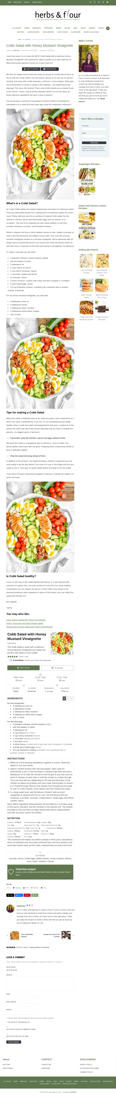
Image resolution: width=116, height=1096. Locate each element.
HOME (9, 2)
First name (85, 126)
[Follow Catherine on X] (29, 906)
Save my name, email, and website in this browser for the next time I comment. (31, 1018)
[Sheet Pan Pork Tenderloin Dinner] (86, 302)
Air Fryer (20, 32)
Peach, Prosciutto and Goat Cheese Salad (24, 623)
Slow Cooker (62, 32)
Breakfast (37, 28)
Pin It (27, 895)
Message (9, 975)
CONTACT (27, 2)
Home (19, 39)
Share (20, 895)
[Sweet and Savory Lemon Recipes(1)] (87, 214)
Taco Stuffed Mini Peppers (27, 935)
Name (8, 994)
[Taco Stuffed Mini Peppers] (14, 935)
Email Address (11, 1002)
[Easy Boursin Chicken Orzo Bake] (102, 255)
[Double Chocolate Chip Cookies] (66, 935)
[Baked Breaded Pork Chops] (102, 280)
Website (9, 1010)
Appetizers (48, 28)
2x (68, 698)
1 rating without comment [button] (38, 947)
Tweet (11, 895)
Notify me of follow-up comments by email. (21, 1029)
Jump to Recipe (32, 69)
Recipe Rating (10, 967)
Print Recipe (50, 69)
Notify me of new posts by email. (17, 1036)
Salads (67, 28)
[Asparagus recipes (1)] (87, 169)
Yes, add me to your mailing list (19, 1022)
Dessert (92, 28)
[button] (8, 656)
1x (64, 698)
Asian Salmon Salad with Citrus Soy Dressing (26, 620)
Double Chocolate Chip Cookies (52, 935)
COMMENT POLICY (86, 1072)
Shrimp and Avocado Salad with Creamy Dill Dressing (29, 627)
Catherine (16, 50)
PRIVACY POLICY (37, 2)
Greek (26, 28)
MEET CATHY (17, 2)
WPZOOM (73, 1092)
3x (71, 698)
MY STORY (6, 1064)
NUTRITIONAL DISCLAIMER (89, 1068)
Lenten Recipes (33, 32)
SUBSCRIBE (45, 1068)
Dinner (58, 28)
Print (35, 895)
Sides (75, 28)
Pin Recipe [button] (58, 668)
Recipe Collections (91, 32)
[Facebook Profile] (27, 906)
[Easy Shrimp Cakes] (86, 280)
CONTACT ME (46, 1064)
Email (84, 133)
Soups (83, 28)
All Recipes (16, 28)
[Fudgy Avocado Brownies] (102, 302)
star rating (27, 872)
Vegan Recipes (48, 32)
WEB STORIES (8, 1068)
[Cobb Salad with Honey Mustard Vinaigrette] (40, 155)
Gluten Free (75, 32)
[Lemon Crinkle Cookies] (86, 255)
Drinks (101, 28)
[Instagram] (32, 906)
